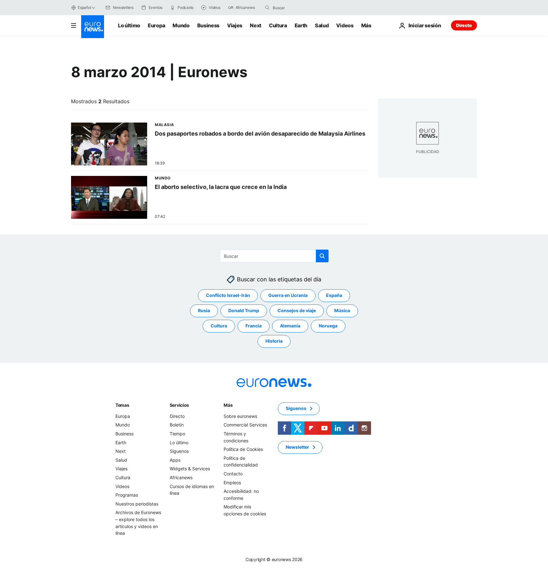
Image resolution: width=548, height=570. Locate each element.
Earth (301, 25)
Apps (175, 460)
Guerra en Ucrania (288, 295)
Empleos (232, 482)
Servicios (179, 405)
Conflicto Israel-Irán (228, 295)
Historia (274, 341)
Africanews (181, 477)
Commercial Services (245, 425)
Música (342, 310)
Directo (464, 25)
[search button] (267, 8)
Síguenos (179, 451)
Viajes (234, 25)
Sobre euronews (240, 416)
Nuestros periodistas (136, 503)
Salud (322, 25)
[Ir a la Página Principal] (92, 26)
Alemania (290, 326)
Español (84, 7)
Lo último (129, 25)
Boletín (177, 425)
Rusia (204, 310)
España (334, 295)
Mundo (181, 25)
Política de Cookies (243, 449)
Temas (122, 405)
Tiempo (177, 433)
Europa (156, 25)
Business (208, 25)
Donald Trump (243, 310)
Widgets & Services (190, 469)
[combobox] (299, 8)
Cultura (278, 25)
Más (228, 405)
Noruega (328, 326)
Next (255, 25)
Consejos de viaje (296, 310)
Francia (253, 326)
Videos (344, 25)
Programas (126, 495)
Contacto (233, 473)
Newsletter (297, 447)
